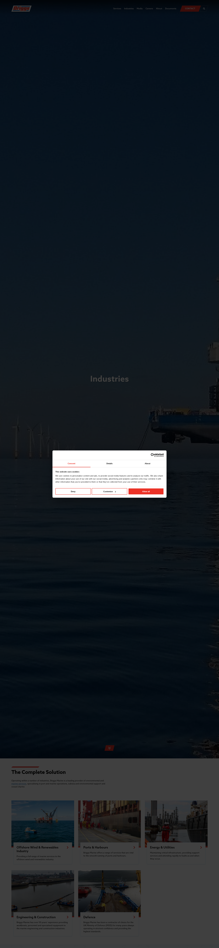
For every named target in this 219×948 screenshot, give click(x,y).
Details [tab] (109, 463)
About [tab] (147, 463)
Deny (73, 491)
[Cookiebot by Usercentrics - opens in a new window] (153, 455)
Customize (108, 491)
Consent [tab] (71, 463)
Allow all (146, 491)
